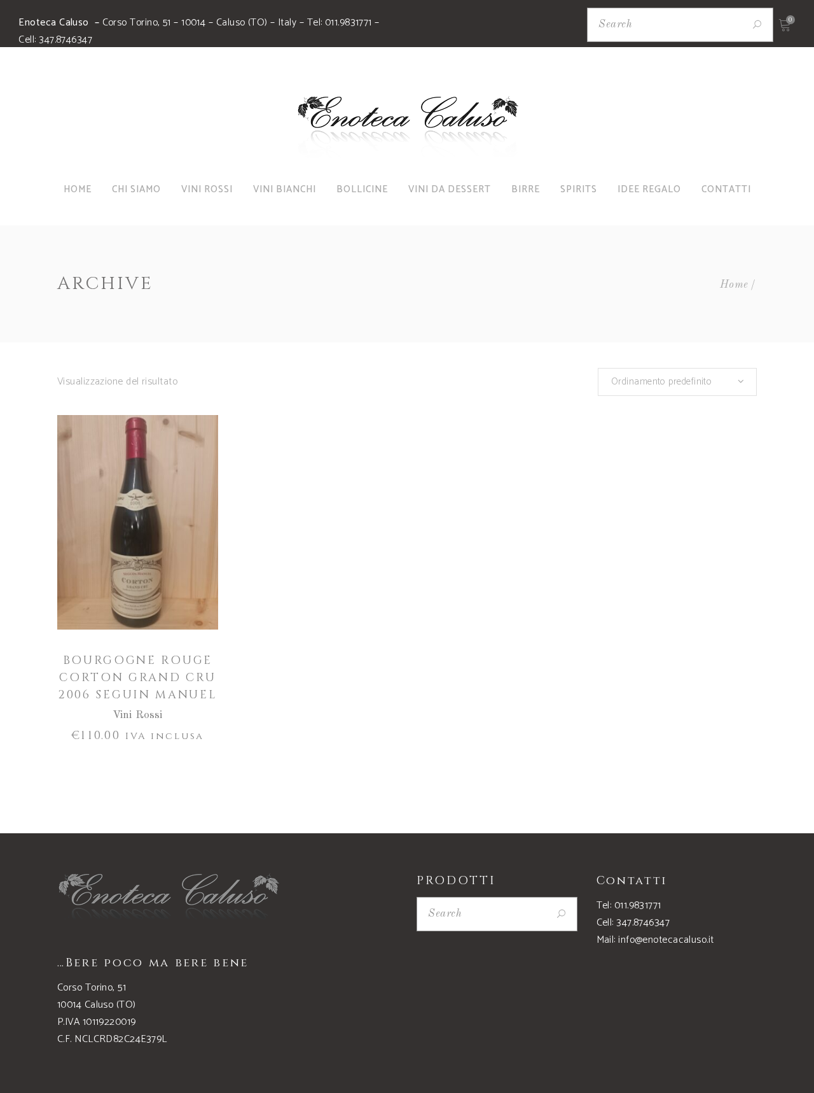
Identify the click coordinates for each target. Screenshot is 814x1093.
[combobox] (677, 382)
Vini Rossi (138, 715)
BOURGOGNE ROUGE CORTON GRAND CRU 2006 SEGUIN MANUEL (137, 677)
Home (734, 284)
